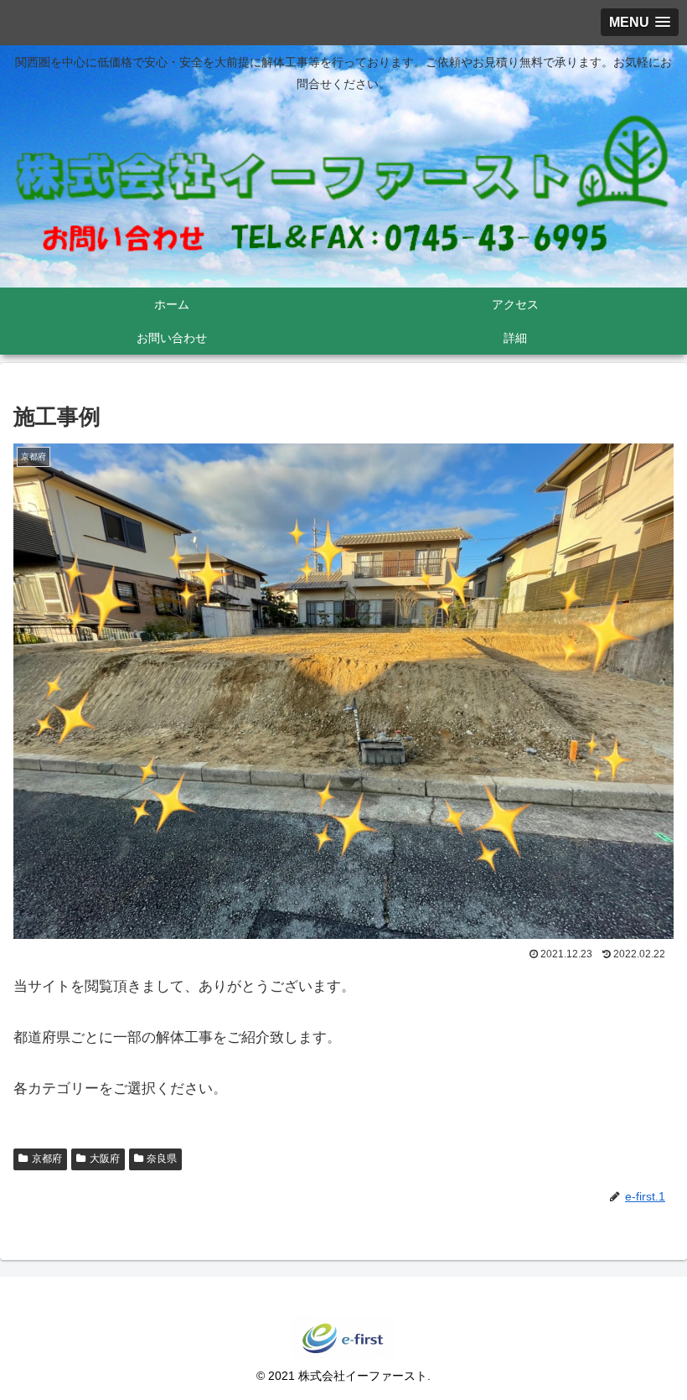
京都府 (47, 1158)
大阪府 (105, 1158)
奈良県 (162, 1158)
